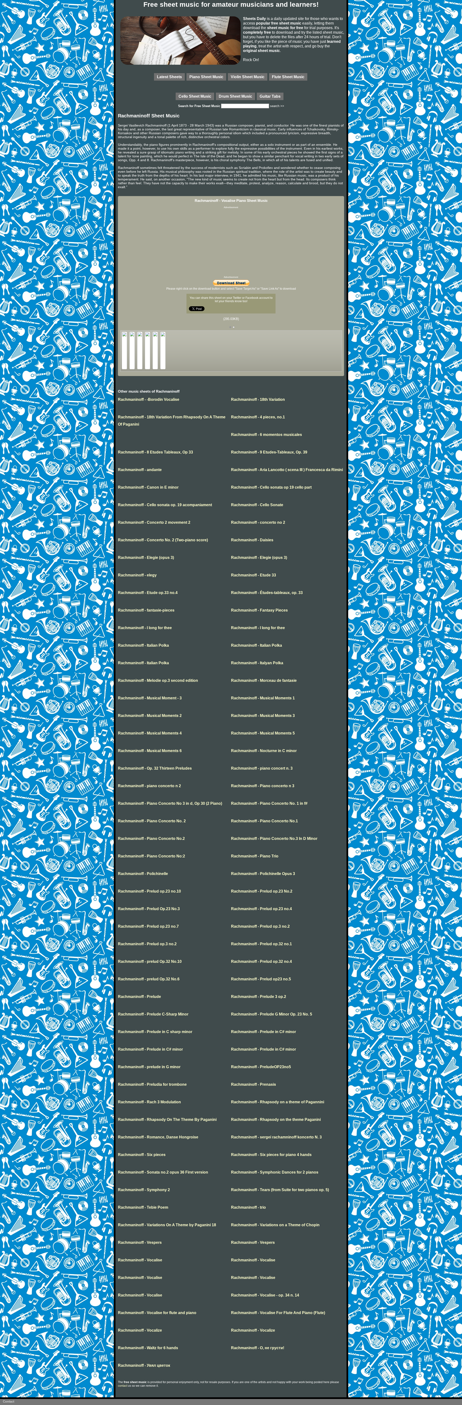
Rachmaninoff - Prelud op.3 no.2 (260, 926)
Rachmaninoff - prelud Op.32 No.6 (149, 979)
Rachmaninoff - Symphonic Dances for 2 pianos (274, 1172)
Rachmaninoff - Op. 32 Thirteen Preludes (155, 768)
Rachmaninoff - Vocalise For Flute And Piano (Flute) (278, 1313)
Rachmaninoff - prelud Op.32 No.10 (150, 961)
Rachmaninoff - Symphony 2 (144, 1190)
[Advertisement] (231, 242)
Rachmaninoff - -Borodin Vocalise (148, 399)
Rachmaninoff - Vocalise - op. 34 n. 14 (265, 1295)
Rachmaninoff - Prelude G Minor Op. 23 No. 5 (271, 1014)
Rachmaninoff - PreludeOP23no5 (261, 1067)
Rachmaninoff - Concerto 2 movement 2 (154, 522)
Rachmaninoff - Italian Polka (143, 645)
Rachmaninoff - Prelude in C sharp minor (155, 1032)
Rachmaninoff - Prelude (139, 997)
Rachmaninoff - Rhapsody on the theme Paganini (276, 1120)
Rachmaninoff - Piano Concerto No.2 (151, 839)
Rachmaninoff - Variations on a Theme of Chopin (275, 1225)
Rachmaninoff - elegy (137, 575)
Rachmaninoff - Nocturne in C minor (264, 751)
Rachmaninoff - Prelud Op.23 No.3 (149, 909)
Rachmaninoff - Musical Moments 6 (150, 751)
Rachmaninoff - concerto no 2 (258, 522)
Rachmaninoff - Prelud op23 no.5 (261, 979)
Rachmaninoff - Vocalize (140, 1330)
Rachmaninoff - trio (248, 1207)
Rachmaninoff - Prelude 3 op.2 (258, 997)
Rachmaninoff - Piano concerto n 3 (262, 786)
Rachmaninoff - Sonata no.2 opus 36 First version (163, 1172)
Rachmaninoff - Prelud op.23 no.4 (261, 909)
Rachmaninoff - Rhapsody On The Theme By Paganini (167, 1120)
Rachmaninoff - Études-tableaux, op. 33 (267, 593)
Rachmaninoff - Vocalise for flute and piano (157, 1313)
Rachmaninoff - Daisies (252, 540)
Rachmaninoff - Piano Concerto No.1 (264, 821)
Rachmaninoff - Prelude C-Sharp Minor (153, 1014)
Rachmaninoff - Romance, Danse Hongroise (158, 1137)
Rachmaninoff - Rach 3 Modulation (149, 1102)
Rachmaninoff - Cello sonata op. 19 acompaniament (165, 505)
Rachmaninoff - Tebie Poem (143, 1207)
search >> (277, 106)
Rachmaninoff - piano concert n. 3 (262, 768)
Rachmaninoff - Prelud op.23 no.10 (149, 891)
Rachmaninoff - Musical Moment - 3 (150, 698)
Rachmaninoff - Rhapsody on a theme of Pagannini (277, 1102)
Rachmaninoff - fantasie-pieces (146, 610)
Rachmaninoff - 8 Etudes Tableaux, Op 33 (155, 452)
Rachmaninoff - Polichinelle (143, 874)
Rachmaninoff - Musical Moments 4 (150, 733)
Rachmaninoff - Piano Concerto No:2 (151, 856)
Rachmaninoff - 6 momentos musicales (266, 435)
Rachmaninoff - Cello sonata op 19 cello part (271, 487)
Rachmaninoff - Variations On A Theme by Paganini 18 (167, 1225)
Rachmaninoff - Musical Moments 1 (263, 698)
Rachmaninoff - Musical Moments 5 (263, 733)
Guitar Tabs (270, 96)
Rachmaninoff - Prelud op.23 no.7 (148, 926)
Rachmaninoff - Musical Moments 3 (263, 716)
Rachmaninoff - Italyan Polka (257, 663)
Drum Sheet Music (235, 96)
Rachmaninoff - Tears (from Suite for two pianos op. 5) (280, 1190)
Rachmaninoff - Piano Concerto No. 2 (152, 821)
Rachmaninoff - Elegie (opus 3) (146, 558)
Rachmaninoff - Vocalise (140, 1260)
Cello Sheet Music (195, 96)
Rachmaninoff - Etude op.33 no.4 (148, 593)
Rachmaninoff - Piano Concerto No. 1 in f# (269, 803)
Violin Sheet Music (247, 77)
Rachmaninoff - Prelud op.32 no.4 (261, 961)
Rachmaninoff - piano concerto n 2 (149, 786)
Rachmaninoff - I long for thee (145, 628)
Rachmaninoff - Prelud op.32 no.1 (261, 944)
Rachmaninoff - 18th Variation (258, 399)
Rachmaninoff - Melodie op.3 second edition (158, 680)
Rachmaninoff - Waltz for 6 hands (148, 1348)
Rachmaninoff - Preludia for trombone (152, 1084)
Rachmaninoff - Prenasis (253, 1084)
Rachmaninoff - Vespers (140, 1242)
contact (122, 1385)
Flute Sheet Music (288, 77)
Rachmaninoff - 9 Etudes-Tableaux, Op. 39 (269, 452)
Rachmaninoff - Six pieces (142, 1155)
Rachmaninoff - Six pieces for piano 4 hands (271, 1155)
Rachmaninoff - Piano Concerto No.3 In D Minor (274, 839)
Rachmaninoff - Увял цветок (144, 1365)
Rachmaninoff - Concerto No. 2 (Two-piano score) (163, 540)
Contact (8, 1401)
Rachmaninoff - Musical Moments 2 (150, 716)
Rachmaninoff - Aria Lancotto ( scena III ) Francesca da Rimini (287, 470)
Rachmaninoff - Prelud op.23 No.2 (261, 891)
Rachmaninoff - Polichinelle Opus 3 (263, 874)
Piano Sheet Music (206, 77)
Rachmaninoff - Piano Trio (254, 856)
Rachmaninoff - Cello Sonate (257, 505)
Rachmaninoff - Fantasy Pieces (259, 610)
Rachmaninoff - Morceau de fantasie (264, 680)
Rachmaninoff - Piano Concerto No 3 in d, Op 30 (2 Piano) (170, 803)
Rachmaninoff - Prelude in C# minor (263, 1032)
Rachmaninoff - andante (140, 470)
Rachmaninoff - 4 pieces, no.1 (258, 417)
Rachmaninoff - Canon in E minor (148, 487)
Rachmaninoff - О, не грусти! (257, 1348)
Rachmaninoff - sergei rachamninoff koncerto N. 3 (276, 1137)
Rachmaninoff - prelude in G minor (149, 1067)
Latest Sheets (169, 77)
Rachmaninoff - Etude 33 (253, 575)
